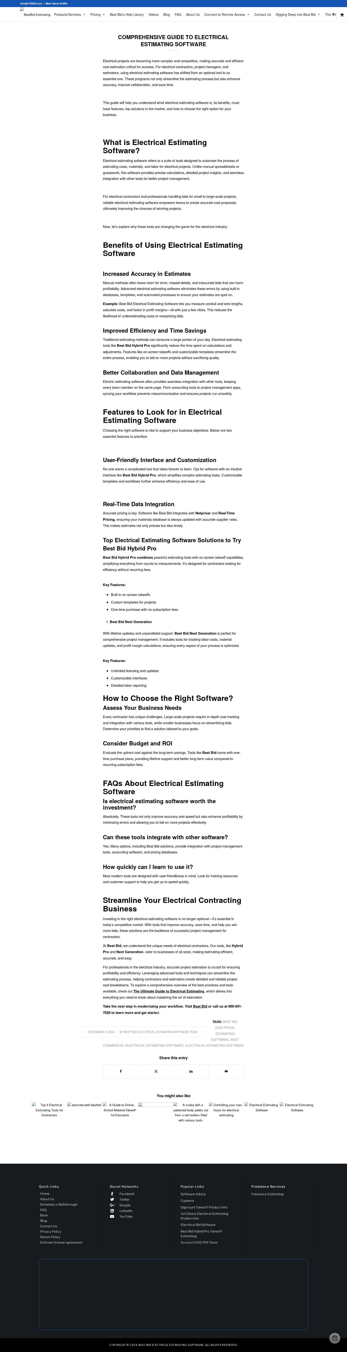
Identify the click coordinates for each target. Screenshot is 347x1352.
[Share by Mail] (226, 1071)
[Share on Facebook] (120, 1071)
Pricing (95, 14)
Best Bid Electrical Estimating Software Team (160, 1032)
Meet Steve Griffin (57, 3)
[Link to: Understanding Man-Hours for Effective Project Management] (226, 1119)
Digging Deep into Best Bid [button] (296, 14)
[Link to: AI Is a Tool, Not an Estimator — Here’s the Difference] (191, 1119)
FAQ (178, 14)
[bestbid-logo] (35, 14)
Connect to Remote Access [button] (224, 14)
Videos (153, 14)
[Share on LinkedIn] (191, 1071)
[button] (335, 1338)
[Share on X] (156, 1071)
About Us (193, 14)
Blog (166, 14)
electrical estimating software (215, 1045)
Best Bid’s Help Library (127, 14)
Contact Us (262, 14)
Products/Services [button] (67, 14)
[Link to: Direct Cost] (84, 1119)
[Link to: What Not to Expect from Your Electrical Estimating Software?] (297, 1119)
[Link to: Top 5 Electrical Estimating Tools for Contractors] (49, 1119)
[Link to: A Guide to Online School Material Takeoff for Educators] (120, 1119)
